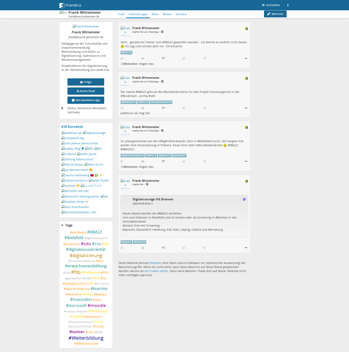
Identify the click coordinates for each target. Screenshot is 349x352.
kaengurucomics (76, 283)
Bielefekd (205, 141)
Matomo (155, 263)
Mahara (101, 294)
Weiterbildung (87, 338)
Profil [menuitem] (121, 14)
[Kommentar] (122, 58)
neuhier (82, 311)
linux (89, 294)
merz (98, 300)
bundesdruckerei (160, 102)
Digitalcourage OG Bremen (153, 199)
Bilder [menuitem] (155, 14)
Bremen (222, 217)
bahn (82, 232)
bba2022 (164, 155)
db (106, 243)
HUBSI (88, 278)
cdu (87, 243)
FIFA (106, 272)
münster (70, 311)
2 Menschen (129, 64)
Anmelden (272, 5)
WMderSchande (87, 343)
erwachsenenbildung (87, 266)
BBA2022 (128, 149)
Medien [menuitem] (167, 14)
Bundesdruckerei (176, 92)
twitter (78, 331)
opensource (93, 316)
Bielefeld (75, 237)
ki (92, 283)
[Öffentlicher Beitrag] (162, 32)
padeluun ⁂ (129, 113)
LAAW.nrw (82, 289)
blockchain (72, 244)
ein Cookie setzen (156, 271)
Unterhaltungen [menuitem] (138, 14)
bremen (139, 242)
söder (88, 326)
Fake (67, 272)
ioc (105, 278)
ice (97, 277)
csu (98, 243)
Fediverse (92, 272)
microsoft (78, 305)
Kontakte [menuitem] (181, 14)
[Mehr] (246, 58)
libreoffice (74, 294)
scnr (99, 321)
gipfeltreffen (74, 278)
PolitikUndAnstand (81, 322)
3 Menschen (129, 167)
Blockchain (129, 96)
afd (74, 232)
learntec (100, 288)
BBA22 (96, 232)
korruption (102, 283)
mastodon (82, 299)
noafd (77, 316)
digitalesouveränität (87, 249)
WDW (99, 332)
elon (100, 261)
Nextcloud (99, 311)
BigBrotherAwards (96, 238)
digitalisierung (87, 255)
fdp (77, 272)
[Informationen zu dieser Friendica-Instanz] (288, 5)
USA (91, 332)
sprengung (76, 326)
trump (99, 326)
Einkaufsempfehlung (82, 261)
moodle (98, 305)
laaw (69, 289)
